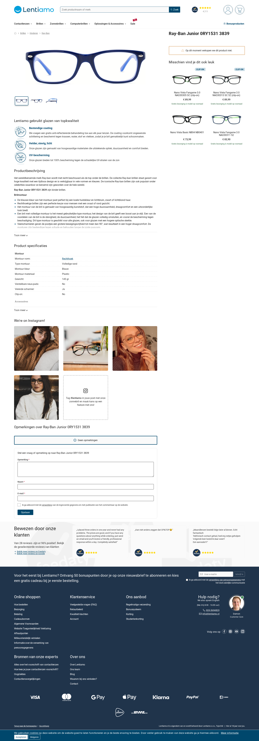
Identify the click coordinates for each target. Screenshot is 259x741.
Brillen (23, 33)
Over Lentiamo (77, 664)
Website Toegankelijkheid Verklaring (32, 628)
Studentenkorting (135, 619)
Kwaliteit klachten (79, 614)
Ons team (75, 669)
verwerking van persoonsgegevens (225, 579)
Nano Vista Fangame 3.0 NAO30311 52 (226, 133)
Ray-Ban (46, 33)
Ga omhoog (44, 726)
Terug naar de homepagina (25, 726)
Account (74, 619)
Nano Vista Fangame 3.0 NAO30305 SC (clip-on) (187, 94)
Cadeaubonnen (22, 619)
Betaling (18, 614)
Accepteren (21, 737)
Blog (72, 674)
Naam (21, 481)
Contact (74, 683)
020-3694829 (212, 610)
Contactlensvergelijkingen (27, 679)
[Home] (15, 33)
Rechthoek (67, 258)
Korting (129, 614)
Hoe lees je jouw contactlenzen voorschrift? (36, 669)
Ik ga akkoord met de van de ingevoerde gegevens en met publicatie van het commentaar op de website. (75, 504)
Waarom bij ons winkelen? (83, 679)
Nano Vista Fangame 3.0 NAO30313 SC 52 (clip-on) (226, 94)
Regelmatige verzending (138, 604)
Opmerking (23, 459)
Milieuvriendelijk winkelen (27, 638)
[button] (21, 100)
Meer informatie (230, 733)
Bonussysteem (133, 609)
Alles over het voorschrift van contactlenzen (36, 664)
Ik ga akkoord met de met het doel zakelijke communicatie (217, 581)
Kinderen (34, 33)
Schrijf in (239, 574)
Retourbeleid (76, 609)
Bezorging (19, 609)
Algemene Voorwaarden (26, 623)
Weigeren (34, 737)
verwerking (47, 504)
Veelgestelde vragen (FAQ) (83, 604)
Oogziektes (19, 674)
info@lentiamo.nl (210, 613)
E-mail (21, 493)
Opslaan (25, 512)
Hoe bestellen (21, 604)
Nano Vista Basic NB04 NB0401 (187, 132)
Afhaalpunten (21, 633)
